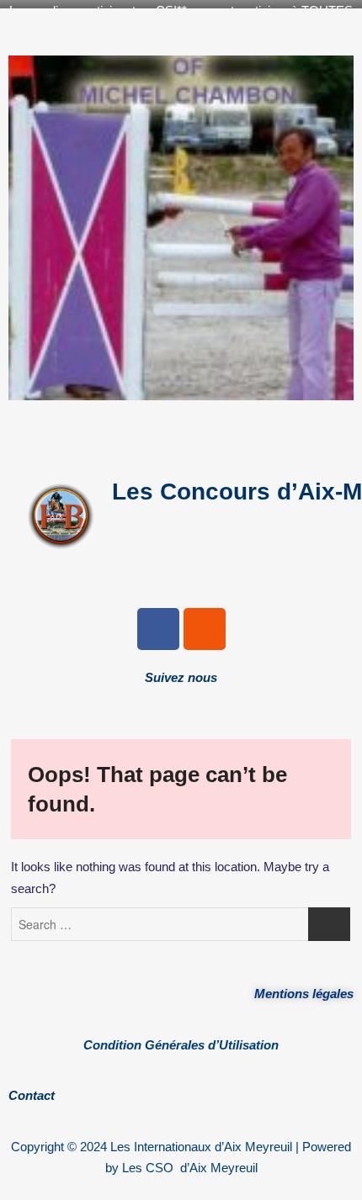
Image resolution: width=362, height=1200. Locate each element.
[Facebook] (158, 629)
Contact (31, 1095)
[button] (181, 432)
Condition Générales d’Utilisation (181, 1045)
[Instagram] (205, 629)
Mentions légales (304, 993)
